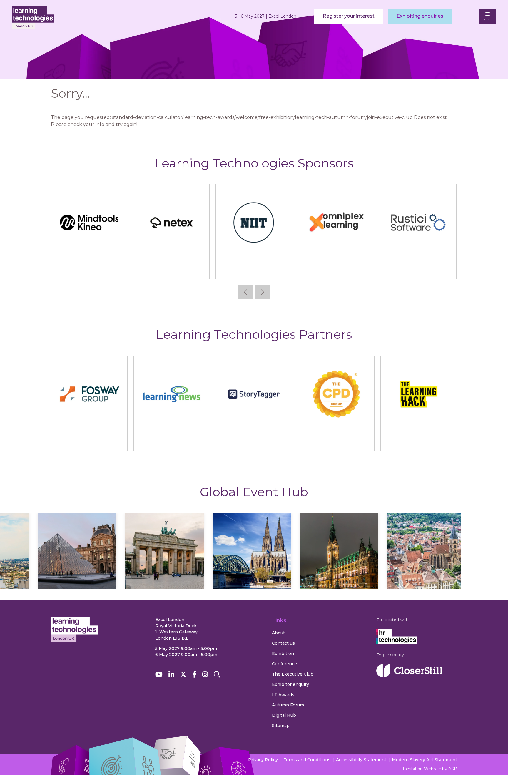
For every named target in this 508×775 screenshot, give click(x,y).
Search (217, 674)
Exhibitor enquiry (290, 684)
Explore (77, 568)
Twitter (183, 674)
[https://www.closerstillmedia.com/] (409, 675)
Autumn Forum (288, 705)
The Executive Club (292, 674)
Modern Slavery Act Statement (424, 759)
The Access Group (254, 269)
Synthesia (171, 269)
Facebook (194, 674)
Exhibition (283, 653)
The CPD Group (336, 440)
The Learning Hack (418, 440)
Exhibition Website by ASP (430, 768)
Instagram (205, 674)
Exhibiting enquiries (420, 16)
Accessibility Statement (361, 759)
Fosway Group (89, 440)
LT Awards (283, 694)
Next (262, 292)
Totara (418, 269)
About (278, 632)
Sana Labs (89, 269)
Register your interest (349, 16)
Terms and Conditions (306, 759)
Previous (245, 292)
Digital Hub (284, 715)
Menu (487, 19)
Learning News (171, 440)
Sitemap (281, 725)
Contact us (283, 643)
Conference (284, 663)
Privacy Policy (263, 759)
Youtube (159, 674)
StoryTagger (254, 440)
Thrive (335, 269)
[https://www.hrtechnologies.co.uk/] (396, 642)
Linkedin (171, 674)
